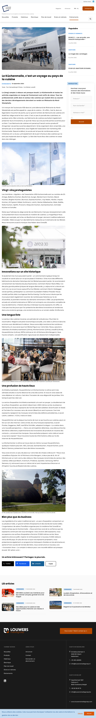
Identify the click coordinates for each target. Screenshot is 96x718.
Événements (73, 17)
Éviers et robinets (60, 17)
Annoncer (67, 8)
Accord (81, 122)
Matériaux (24, 17)
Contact (28, 655)
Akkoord (89, 713)
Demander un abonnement (30, 660)
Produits (15, 17)
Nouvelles (5, 17)
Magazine (58, 8)
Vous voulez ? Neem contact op (75, 631)
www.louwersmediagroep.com (81, 701)
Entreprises (88, 8)
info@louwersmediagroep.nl (80, 664)
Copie (51, 564)
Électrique (34, 17)
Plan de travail (46, 17)
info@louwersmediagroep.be (81, 692)
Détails (80, 713)
